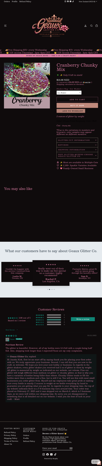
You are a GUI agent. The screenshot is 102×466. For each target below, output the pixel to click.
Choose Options (15, 227)
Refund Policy (25, 1)
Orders (7, 1)
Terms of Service (11, 441)
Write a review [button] (82, 319)
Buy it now (77, 105)
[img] (11, 335)
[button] (77, 82)
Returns (63, 145)
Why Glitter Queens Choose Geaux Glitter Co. (75, 155)
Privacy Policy (10, 435)
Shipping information (71, 149)
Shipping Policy (10, 438)
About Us (8, 444)
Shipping (60, 84)
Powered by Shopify (51, 458)
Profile (14, 1)
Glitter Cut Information (74, 140)
